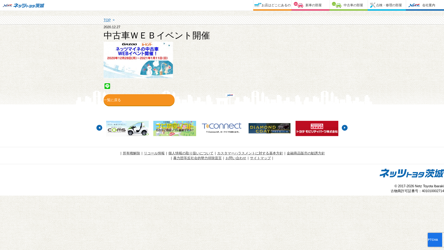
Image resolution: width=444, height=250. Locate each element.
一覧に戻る (112, 100)
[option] (127, 129)
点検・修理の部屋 (389, 5)
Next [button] (345, 128)
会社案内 (428, 5)
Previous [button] (99, 128)
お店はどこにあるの (276, 5)
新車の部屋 (313, 5)
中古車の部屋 (353, 5)
